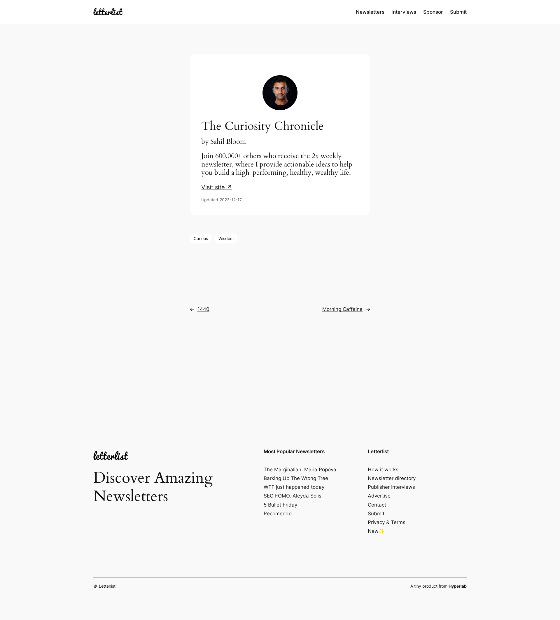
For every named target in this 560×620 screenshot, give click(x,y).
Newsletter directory (392, 478)
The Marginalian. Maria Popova (300, 469)
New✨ (376, 531)
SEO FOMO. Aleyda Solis (292, 496)
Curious (201, 238)
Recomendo (278, 513)
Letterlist (107, 586)
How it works (383, 469)
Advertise (379, 496)
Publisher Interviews (391, 487)
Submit (376, 513)
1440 (203, 309)
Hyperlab (458, 586)
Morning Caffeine (342, 309)
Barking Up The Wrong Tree (296, 478)
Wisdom (226, 238)
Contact (377, 505)
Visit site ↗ (216, 187)
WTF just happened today (294, 487)
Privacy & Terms (386, 522)
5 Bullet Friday (280, 505)
